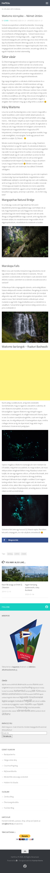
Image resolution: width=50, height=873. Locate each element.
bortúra (18, 687)
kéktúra (43, 691)
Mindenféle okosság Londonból (16, 776)
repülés (28, 704)
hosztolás (10, 691)
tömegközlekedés (8, 707)
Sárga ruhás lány (10, 760)
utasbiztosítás (7, 711)
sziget (34, 704)
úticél (43, 711)
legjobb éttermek (13, 697)
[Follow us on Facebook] (46, 606)
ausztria (29, 684)
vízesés (23, 554)
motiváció (19, 701)
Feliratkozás (7, 736)
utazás (14, 711)
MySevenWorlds (10, 771)
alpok (4, 684)
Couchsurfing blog (11, 765)
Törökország (21, 707)
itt (16, 669)
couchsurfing (26, 687)
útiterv (6, 713)
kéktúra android (9, 694)
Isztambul (19, 691)
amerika (8, 685)
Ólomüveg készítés (11, 802)
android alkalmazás (18, 684)
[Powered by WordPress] (16, 860)
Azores (36, 684)
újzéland (38, 711)
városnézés (23, 710)
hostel (4, 691)
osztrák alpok (6, 704)
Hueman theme (37, 860)
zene (33, 710)
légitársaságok (8, 701)
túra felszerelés (34, 707)
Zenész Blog (8, 796)
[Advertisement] (25, 375)
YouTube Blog (9, 807)
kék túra (36, 691)
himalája (41, 688)
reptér (22, 704)
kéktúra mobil (21, 693)
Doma (6, 20)
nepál (28, 700)
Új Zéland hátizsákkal (11, 9)
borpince (12, 687)
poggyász (15, 704)
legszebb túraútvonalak (31, 697)
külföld (17, 554)
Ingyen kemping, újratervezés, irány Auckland (32, 587)
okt (33, 701)
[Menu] (47, 3)
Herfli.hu (6, 3)
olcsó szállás (40, 701)
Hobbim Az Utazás (11, 782)
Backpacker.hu (9, 754)
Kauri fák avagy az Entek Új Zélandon (12, 586)
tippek (40, 704)
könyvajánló (30, 694)
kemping (28, 691)
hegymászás (36, 688)
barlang (10, 554)
